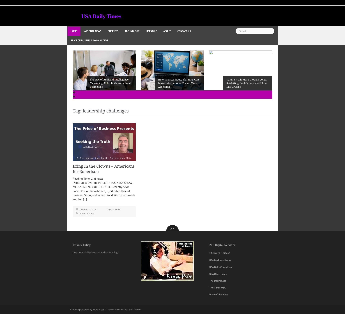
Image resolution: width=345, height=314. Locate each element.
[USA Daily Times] (101, 15)
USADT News (113, 209)
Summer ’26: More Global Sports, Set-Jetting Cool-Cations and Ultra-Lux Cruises (178, 83)
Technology (132, 31)
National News (92, 31)
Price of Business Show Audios (89, 40)
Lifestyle (151, 31)
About (167, 31)
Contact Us (184, 31)
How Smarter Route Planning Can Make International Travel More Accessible (110, 83)
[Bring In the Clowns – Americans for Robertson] (104, 142)
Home (74, 31)
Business (113, 31)
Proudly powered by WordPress (87, 309)
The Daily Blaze (217, 280)
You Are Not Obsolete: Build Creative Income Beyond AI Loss (246, 85)
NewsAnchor (121, 309)
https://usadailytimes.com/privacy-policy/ (95, 252)
